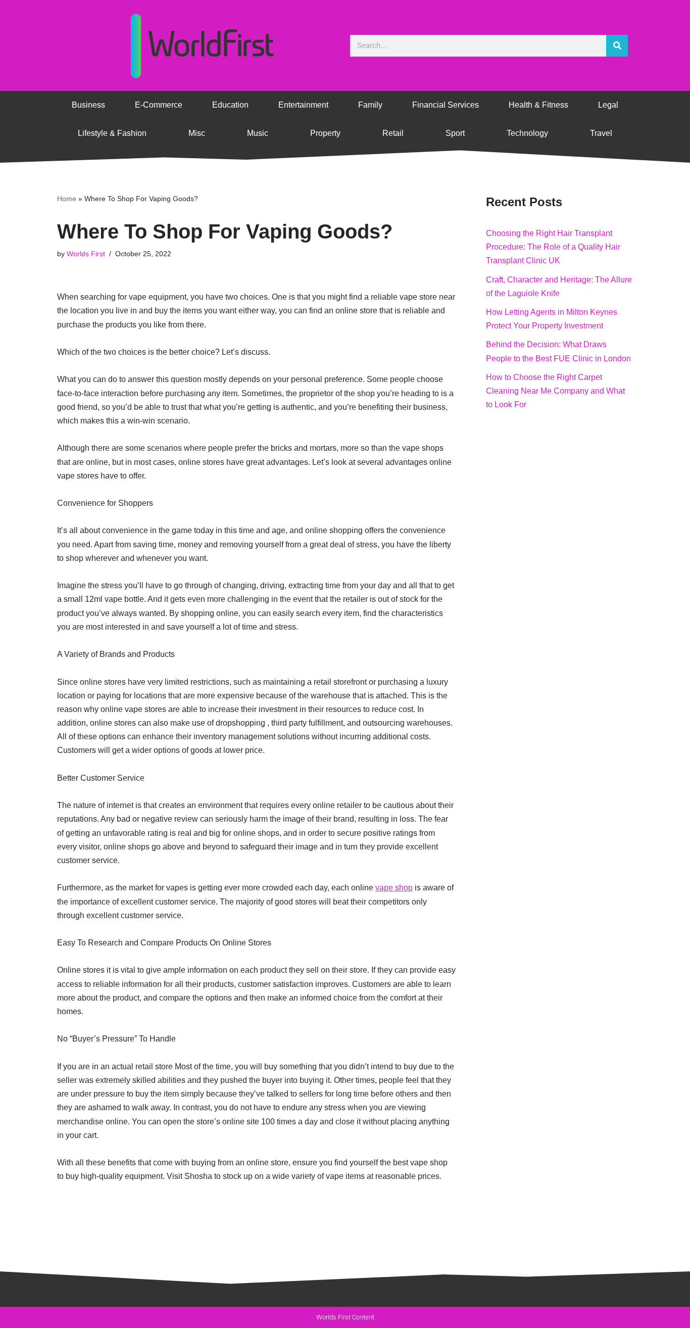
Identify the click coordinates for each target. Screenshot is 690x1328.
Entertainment (303, 105)
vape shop (394, 887)
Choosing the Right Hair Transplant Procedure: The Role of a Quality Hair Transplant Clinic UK (553, 247)
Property (325, 133)
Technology (527, 133)
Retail (393, 133)
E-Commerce (158, 105)
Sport (455, 133)
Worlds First (86, 254)
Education (230, 105)
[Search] (617, 46)
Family (370, 105)
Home (66, 199)
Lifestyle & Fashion (112, 133)
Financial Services (445, 105)
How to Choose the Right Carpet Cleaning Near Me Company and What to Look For (555, 391)
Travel (601, 133)
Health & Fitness (538, 105)
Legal (608, 105)
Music (257, 133)
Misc (196, 133)
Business (88, 105)
